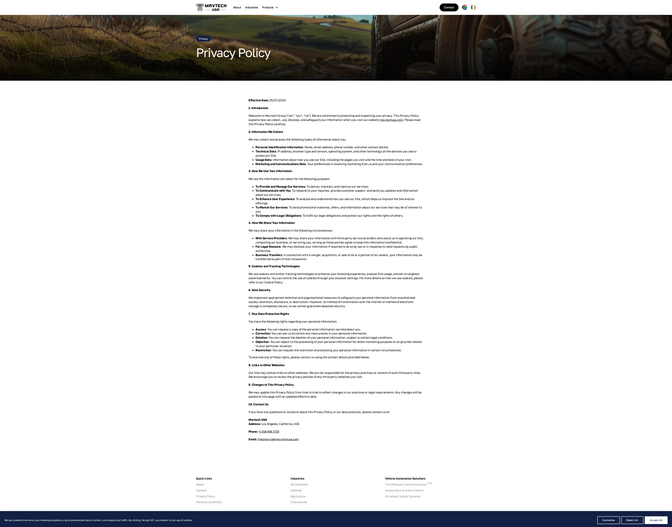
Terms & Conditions (209, 502)
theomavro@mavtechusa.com (278, 439)
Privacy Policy (205, 496)
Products (268, 7)
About (237, 7)
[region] (336, 519)
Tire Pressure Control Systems (408, 484)
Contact (449, 7)
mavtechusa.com (391, 120)
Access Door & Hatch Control (404, 490)
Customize (608, 520)
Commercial (298, 502)
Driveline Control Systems (402, 496)
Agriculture (298, 496)
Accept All (656, 520)
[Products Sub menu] (276, 7)
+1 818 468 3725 (268, 431)
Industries (251, 7)
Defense (296, 490)
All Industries (299, 484)
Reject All (632, 520)
